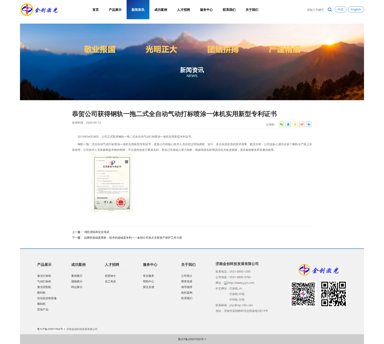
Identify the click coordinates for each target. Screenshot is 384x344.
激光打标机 (44, 276)
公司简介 (186, 276)
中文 (340, 9)
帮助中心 (148, 281)
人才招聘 (183, 9)
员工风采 (110, 281)
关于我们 (252, 9)
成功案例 (160, 9)
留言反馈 (148, 287)
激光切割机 (44, 287)
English (356, 9)
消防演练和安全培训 (96, 232)
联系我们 (229, 9)
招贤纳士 (110, 276)
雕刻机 (41, 304)
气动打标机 (44, 281)
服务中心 (206, 9)
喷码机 (41, 292)
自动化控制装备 (47, 298)
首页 (95, 9)
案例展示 (76, 276)
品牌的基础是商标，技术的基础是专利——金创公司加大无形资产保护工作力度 (133, 237)
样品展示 (76, 287)
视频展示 (76, 281)
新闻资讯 (138, 9)
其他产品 (42, 309)
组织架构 (186, 292)
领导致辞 (186, 287)
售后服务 (148, 276)
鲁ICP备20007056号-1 (192, 339)
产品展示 (115, 9)
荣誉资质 (186, 281)
